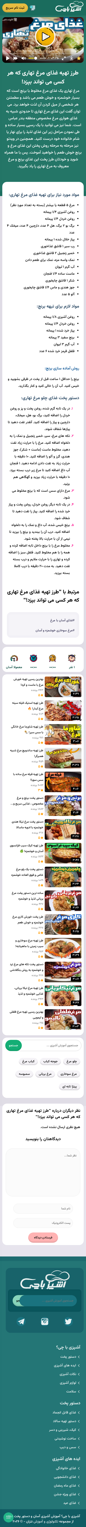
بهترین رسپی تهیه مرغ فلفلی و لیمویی (26, 1015)
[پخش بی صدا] (23, 58)
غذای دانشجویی (65, 1477)
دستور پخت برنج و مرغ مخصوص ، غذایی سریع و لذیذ (28, 801)
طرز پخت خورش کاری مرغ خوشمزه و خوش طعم (27, 920)
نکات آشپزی (68, 1374)
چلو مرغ (72, 1061)
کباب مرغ (28, 1061)
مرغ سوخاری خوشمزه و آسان (54, 630)
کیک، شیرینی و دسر (62, 1430)
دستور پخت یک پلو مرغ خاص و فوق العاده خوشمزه (27, 872)
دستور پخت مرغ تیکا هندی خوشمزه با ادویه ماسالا (27, 825)
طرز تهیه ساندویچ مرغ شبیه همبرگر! (26, 753)
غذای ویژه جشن (65, 1494)
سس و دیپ (68, 1447)
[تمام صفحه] (63, 58)
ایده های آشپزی (65, 1365)
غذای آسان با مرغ (61, 620)
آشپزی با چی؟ (69, 7)
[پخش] (7, 58)
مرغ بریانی (45, 1074)
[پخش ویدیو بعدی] (15, 58)
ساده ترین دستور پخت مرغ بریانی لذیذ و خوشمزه (27, 896)
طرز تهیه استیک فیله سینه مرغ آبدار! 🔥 (27, 706)
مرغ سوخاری (69, 1074)
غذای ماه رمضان (65, 1485)
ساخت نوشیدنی (65, 1438)
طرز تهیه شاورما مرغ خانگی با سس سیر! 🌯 (27, 730)
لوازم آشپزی (68, 1383)
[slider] (43, 53)
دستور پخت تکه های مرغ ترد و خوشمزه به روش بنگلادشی (26, 967)
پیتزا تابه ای (69, 1086)
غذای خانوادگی (66, 1468)
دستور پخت (68, 1357)
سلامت (71, 1391)
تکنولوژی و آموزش (45, 1521)
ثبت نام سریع (15, 8)
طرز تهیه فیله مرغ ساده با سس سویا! (28, 777)
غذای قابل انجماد (64, 1412)
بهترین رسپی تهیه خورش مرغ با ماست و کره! (28, 682)
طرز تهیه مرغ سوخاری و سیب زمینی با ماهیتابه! (29, 943)
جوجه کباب (50, 1061)
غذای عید (69, 1503)
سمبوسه (24, 1074)
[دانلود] (71, 58)
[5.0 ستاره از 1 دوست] (79, 58)
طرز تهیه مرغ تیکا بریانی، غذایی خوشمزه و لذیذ (28, 991)
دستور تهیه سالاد (64, 1421)
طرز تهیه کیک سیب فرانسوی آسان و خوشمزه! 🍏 (26, 848)
